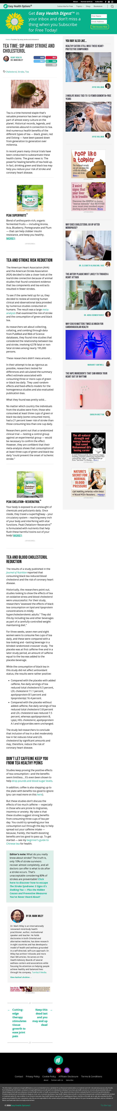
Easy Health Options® (21, 1105)
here (39, 794)
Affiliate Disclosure (68, 1076)
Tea (27, 71)
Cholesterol (11, 71)
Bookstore (98, 6)
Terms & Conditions (91, 1076)
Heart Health (16, 57)
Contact (19, 1076)
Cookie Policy (49, 1076)
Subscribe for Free (65, 6)
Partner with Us (86, 2)
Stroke (21, 71)
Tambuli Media (39, 972)
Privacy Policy (33, 1076)
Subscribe (99, 2)
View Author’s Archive (21, 977)
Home (8, 39)
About (75, 2)
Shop (88, 6)
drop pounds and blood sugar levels (32, 781)
